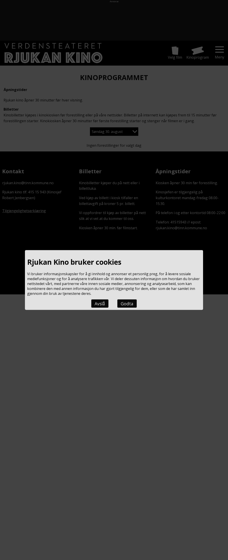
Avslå (100, 304)
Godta (127, 304)
